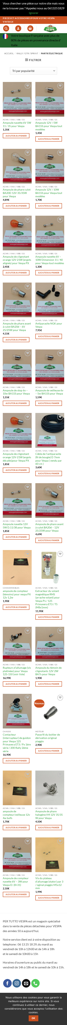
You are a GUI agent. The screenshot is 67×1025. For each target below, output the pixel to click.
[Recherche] (6, 28)
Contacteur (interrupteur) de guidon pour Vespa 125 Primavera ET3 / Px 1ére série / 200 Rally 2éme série (17, 742)
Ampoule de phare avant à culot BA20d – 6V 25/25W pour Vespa (17, 327)
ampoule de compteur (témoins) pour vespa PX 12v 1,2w (17, 594)
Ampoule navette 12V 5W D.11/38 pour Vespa (17, 526)
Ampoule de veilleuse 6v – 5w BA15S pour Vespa (49, 392)
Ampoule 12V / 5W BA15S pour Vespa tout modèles (48, 126)
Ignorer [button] (33, 13)
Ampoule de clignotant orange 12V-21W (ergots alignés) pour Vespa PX (17, 260)
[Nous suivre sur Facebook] (7, 983)
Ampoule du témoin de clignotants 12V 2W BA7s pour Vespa (48, 671)
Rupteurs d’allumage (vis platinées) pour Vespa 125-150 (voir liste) (17, 671)
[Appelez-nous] (35, 983)
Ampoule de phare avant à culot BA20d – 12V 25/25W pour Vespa (49, 527)
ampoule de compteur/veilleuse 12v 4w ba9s (16, 814)
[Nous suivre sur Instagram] (16, 983)
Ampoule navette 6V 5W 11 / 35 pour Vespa (17, 124)
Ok (33, 1018)
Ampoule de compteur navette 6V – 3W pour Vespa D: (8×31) (16, 881)
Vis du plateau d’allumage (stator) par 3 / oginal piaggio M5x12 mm (49, 883)
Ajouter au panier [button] (16, 135)
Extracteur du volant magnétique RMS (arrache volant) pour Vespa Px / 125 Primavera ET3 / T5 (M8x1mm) (47, 599)
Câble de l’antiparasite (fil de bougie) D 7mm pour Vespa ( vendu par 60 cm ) (48, 458)
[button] (30, 28)
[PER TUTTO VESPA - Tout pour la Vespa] (50, 28)
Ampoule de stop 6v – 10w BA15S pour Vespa (16, 392)
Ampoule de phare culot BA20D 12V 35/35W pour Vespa (17, 193)
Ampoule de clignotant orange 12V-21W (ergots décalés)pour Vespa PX (17, 457)
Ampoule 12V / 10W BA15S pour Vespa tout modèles (48, 193)
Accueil (9, 53)
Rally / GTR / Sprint (27, 53)
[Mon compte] (18, 28)
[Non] (62, 1010)
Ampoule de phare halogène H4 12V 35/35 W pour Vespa (49, 814)
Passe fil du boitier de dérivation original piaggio (47, 738)
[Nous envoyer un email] (26, 983)
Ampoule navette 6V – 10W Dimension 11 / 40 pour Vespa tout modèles (49, 260)
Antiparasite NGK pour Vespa (48, 325)
